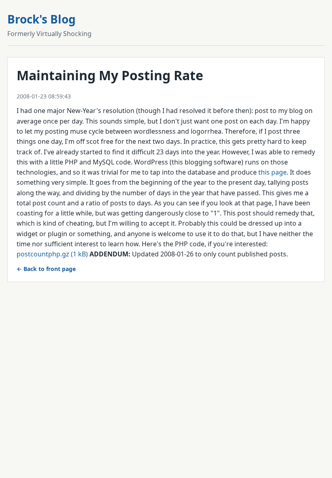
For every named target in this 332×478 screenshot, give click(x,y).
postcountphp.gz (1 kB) (52, 254)
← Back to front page (46, 269)
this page (272, 172)
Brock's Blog (41, 19)
